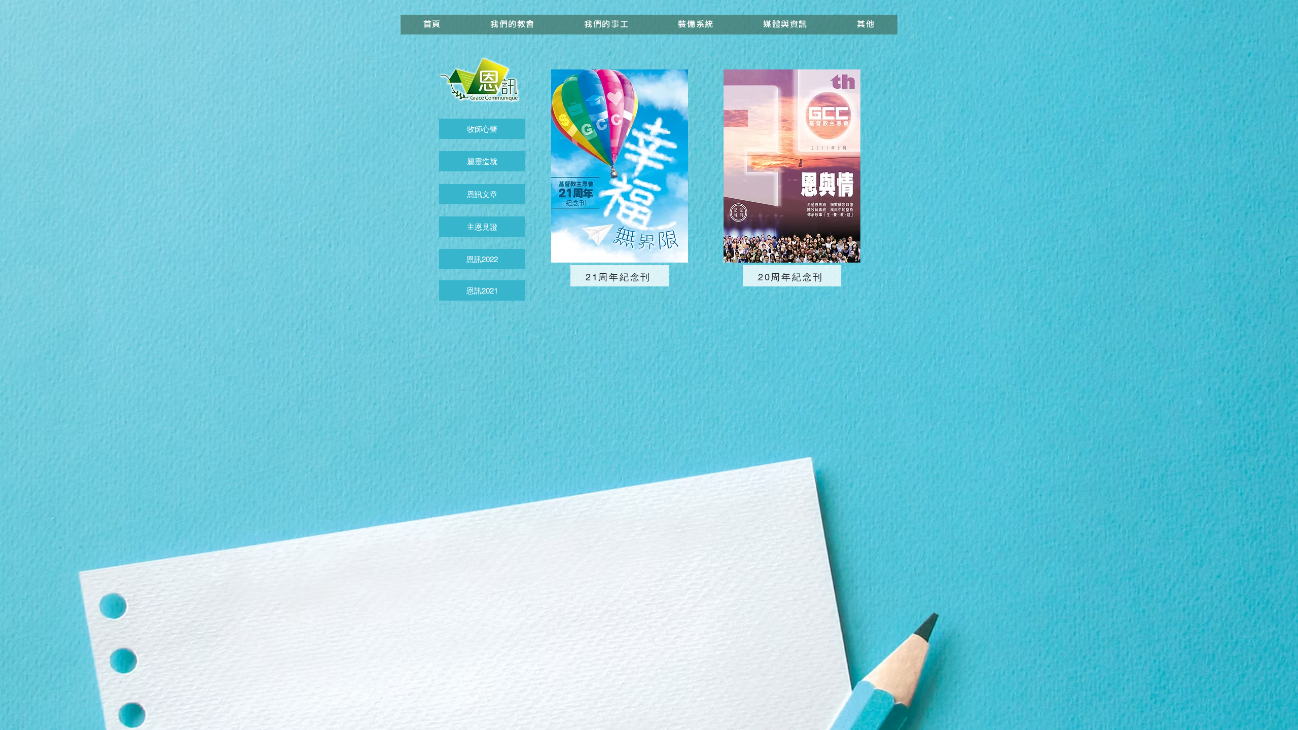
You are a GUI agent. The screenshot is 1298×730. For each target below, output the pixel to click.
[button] (607, 24)
